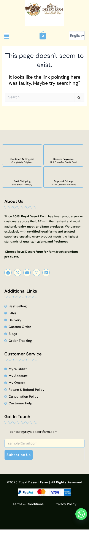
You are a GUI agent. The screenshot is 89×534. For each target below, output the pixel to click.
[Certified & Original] (22, 151)
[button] (6, 36)
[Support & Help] (63, 173)
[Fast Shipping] (22, 173)
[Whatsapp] (81, 514)
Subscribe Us (18, 455)
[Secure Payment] (63, 151)
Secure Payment (63, 159)
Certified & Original (22, 159)
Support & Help (63, 181)
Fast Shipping (22, 181)
